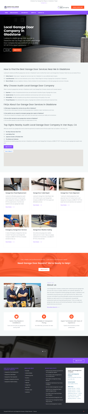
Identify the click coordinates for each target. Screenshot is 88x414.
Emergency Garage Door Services (12, 379)
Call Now (7, 50)
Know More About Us (52, 307)
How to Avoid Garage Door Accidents (54, 404)
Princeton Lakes (28, 389)
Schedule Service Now (78, 7)
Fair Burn (27, 377)
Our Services (24, 12)
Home (6, 12)
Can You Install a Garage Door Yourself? (54, 387)
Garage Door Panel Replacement (11, 372)
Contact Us (43, 3)
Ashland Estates (28, 373)
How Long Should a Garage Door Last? (54, 397)
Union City (27, 380)
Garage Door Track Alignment (11, 377)
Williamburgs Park (29, 375)
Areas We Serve (14, 12)
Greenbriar (27, 392)
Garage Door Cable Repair (10, 374)
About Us (33, 12)
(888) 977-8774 (64, 8)
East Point (27, 387)
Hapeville (27, 382)
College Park (28, 385)
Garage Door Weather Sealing (11, 381)
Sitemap (35, 411)
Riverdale (27, 370)
